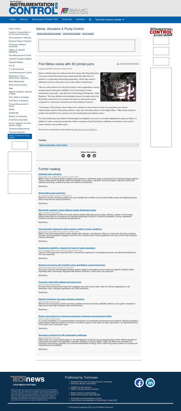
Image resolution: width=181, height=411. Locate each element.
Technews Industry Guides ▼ (109, 19)
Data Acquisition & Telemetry (20, 37)
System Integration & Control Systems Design (20, 124)
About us (24, 19)
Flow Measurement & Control (20, 55)
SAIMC (11, 109)
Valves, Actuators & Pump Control (19, 136)
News (11, 88)
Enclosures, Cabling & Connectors (17, 45)
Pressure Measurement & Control (18, 105)
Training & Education (17, 132)
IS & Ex (12, 65)
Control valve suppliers (71, 33)
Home (13, 19)
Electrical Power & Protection (20, 41)
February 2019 (43, 68)
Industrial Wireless (16, 62)
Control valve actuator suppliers (49, 33)
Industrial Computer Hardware (20, 58)
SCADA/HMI (13, 113)
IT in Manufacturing (16, 69)
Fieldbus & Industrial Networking (17, 51)
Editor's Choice (14, 28)
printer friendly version (129, 63)
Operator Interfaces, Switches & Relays (20, 92)
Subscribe (67, 19)
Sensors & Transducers (18, 116)
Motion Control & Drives (18, 84)
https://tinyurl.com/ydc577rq (85, 129)
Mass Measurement (16, 81)
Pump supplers (88, 33)
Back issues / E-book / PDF (45, 19)
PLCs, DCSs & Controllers (19, 97)
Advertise (80, 19)
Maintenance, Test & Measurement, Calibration (18, 77)
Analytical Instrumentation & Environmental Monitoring (20, 33)
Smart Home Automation (18, 119)
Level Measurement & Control (20, 72)
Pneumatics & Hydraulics (18, 100)
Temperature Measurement (19, 128)
